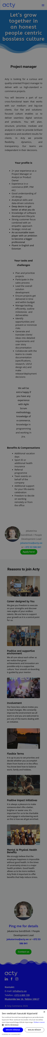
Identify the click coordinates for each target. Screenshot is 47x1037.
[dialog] (23, 518)
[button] (23, 1025)
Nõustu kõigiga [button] (13, 1030)
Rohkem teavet (39, 1022)
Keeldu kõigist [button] (34, 1030)
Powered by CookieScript (11, 1034)
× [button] (44, 1012)
